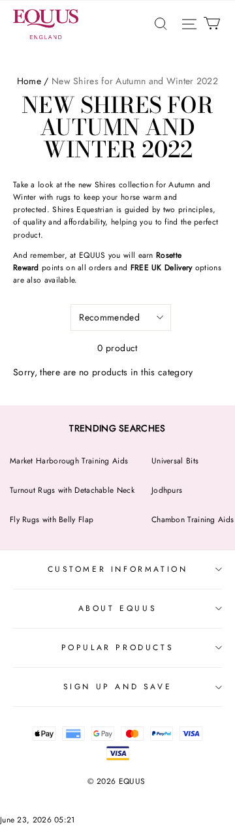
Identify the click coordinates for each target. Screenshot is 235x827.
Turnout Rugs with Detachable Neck (72, 490)
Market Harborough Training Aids (69, 461)
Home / (33, 80)
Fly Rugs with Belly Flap (51, 519)
